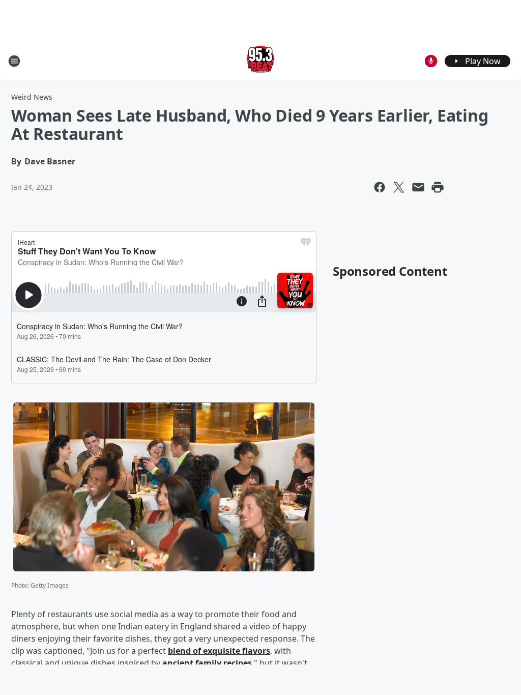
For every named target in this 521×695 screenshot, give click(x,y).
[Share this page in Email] (418, 187)
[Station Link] (260, 60)
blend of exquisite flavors (219, 650)
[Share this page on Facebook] (379, 187)
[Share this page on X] (399, 187)
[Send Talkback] (431, 61)
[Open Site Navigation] (14, 61)
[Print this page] (437, 187)
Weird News (31, 97)
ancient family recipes (207, 663)
